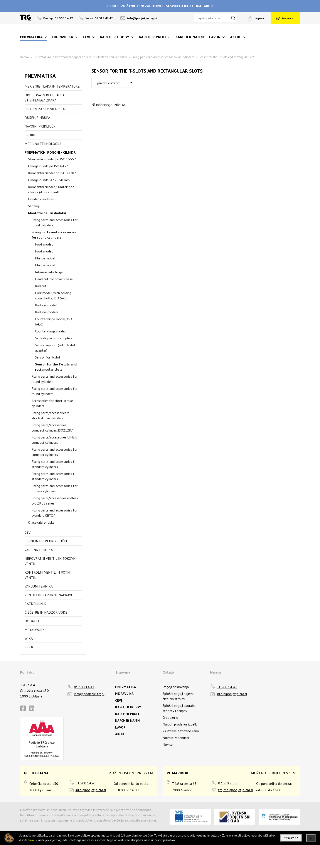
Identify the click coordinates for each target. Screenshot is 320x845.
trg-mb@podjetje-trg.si (235, 790)
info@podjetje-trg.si (142, 18)
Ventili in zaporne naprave (49, 595)
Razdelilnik (35, 603)
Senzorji (34, 206)
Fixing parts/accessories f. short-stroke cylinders (50, 415)
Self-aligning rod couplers (53, 338)
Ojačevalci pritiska (41, 522)
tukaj (31, 840)
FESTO (30, 647)
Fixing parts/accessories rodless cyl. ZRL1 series (55, 500)
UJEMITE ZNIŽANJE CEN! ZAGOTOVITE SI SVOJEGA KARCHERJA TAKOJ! (160, 6)
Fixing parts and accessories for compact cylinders (54, 452)
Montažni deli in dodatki (111, 57)
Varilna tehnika (39, 550)
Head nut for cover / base (54, 279)
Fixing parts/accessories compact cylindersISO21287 (52, 427)
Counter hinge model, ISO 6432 (53, 321)
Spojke (30, 135)
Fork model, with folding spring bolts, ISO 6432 (53, 295)
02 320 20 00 (228, 783)
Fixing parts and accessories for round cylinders (163, 57)
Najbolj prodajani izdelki (180, 724)
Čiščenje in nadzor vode (46, 612)
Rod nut (41, 286)
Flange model (45, 258)
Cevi (28, 532)
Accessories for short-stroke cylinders (52, 403)
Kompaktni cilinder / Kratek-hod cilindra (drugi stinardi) (51, 189)
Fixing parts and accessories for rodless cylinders (54, 488)
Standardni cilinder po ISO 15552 (52, 159)
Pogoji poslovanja (176, 687)
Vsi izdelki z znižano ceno (181, 731)
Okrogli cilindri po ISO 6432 (48, 166)
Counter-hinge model (50, 331)
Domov (24, 57)
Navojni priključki (41, 126)
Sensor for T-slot (48, 357)
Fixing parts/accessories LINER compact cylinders (54, 440)
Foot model (44, 244)
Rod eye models (46, 312)
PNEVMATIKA (42, 57)
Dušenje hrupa (37, 117)
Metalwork (35, 630)
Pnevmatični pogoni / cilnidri (73, 57)
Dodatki (32, 621)
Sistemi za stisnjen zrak (46, 109)
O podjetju (170, 717)
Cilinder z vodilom (41, 199)
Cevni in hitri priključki (46, 541)
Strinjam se (291, 838)
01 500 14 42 (84, 687)
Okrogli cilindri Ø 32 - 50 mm (49, 180)
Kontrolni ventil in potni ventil (48, 575)
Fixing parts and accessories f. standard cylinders (53, 464)
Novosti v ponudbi (176, 737)
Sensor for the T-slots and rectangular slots (227, 57)
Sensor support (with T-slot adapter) (55, 347)
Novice (168, 744)
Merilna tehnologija (43, 143)
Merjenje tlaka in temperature (52, 86)
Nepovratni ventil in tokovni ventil (51, 561)
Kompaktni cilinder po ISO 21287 (52, 173)
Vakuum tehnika (39, 586)
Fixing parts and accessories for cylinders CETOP (54, 513)
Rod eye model (46, 305)
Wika (29, 638)
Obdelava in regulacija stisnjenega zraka (44, 97)
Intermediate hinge (49, 272)
